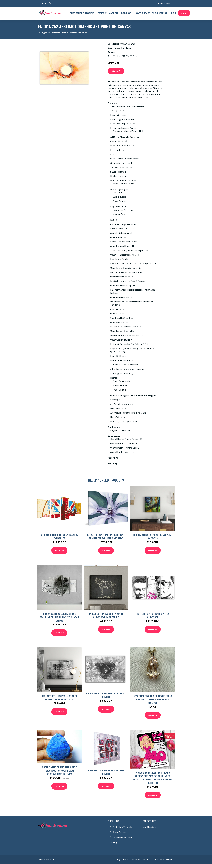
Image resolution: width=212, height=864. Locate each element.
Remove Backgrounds (123, 837)
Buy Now (115, 71)
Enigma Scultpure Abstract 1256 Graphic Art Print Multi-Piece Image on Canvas (59, 617)
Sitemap (169, 859)
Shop (183, 13)
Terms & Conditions (140, 859)
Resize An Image (120, 832)
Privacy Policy (157, 859)
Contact (125, 859)
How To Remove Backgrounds (151, 13)
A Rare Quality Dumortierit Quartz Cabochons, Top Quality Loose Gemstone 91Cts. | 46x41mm (59, 770)
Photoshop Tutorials (82, 13)
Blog (173, 13)
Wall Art (123, 43)
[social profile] (50, 3)
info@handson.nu (165, 3)
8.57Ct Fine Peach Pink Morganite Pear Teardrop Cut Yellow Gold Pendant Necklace (152, 699)
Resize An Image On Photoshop (114, 13)
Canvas (131, 43)
